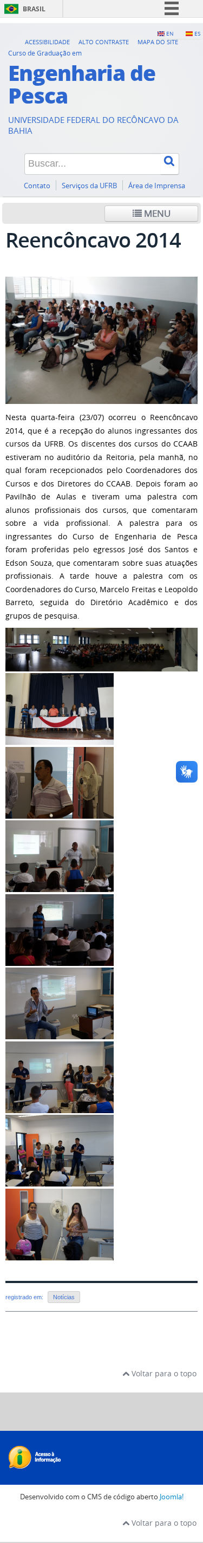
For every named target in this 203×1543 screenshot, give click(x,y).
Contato (37, 185)
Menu (156, 213)
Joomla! (172, 1496)
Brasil (34, 8)
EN (170, 33)
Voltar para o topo (163, 1373)
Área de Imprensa (156, 185)
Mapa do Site (157, 42)
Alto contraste (103, 42)
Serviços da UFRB (89, 185)
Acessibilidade (47, 42)
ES (197, 33)
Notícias (64, 1297)
